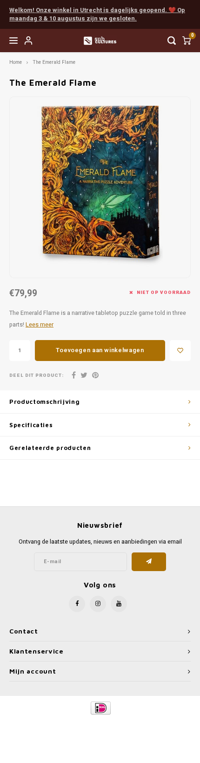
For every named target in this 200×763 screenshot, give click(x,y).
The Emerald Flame (54, 62)
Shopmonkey (100, 731)
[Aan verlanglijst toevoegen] (180, 350)
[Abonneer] (149, 561)
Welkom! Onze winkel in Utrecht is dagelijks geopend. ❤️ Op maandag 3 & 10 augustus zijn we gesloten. (97, 14)
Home (15, 62)
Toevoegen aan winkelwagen (100, 350)
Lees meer (39, 324)
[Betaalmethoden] (100, 707)
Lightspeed (137, 724)
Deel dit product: (36, 376)
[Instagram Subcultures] (98, 604)
